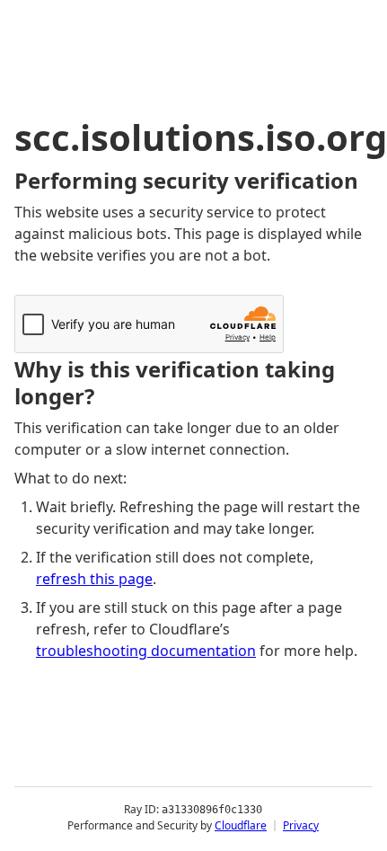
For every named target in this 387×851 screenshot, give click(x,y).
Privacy (301, 825)
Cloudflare (241, 825)
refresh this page (94, 579)
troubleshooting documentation (146, 650)
